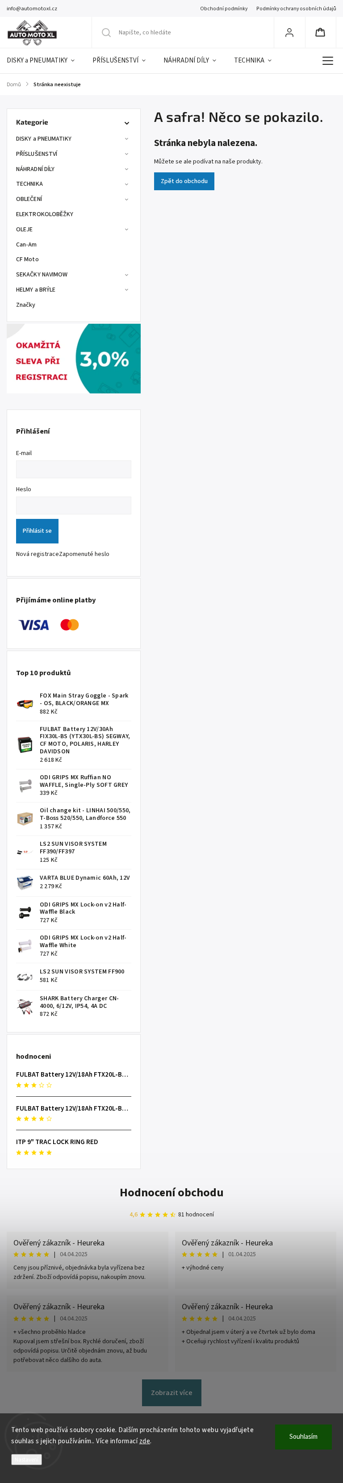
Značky (26, 305)
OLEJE (24, 229)
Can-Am (26, 244)
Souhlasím (303, 1436)
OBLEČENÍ (29, 199)
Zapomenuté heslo (84, 554)
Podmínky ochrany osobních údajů (296, 9)
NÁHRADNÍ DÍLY (35, 169)
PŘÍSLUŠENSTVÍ (36, 154)
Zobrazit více (171, 1393)
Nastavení (26, 1459)
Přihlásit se (37, 530)
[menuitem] (45, 60)
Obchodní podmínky (223, 9)
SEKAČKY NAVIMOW (42, 274)
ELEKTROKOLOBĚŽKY (45, 214)
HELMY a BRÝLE (35, 289)
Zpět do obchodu (184, 181)
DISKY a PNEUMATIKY (43, 138)
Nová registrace (37, 554)
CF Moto (27, 259)
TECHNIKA (29, 184)
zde (145, 1441)
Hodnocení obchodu (172, 1192)
